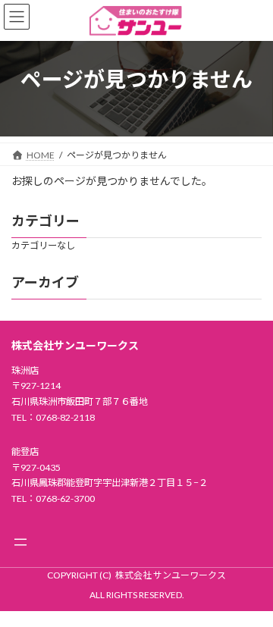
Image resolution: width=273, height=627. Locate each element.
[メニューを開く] (20, 542)
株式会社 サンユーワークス (170, 575)
